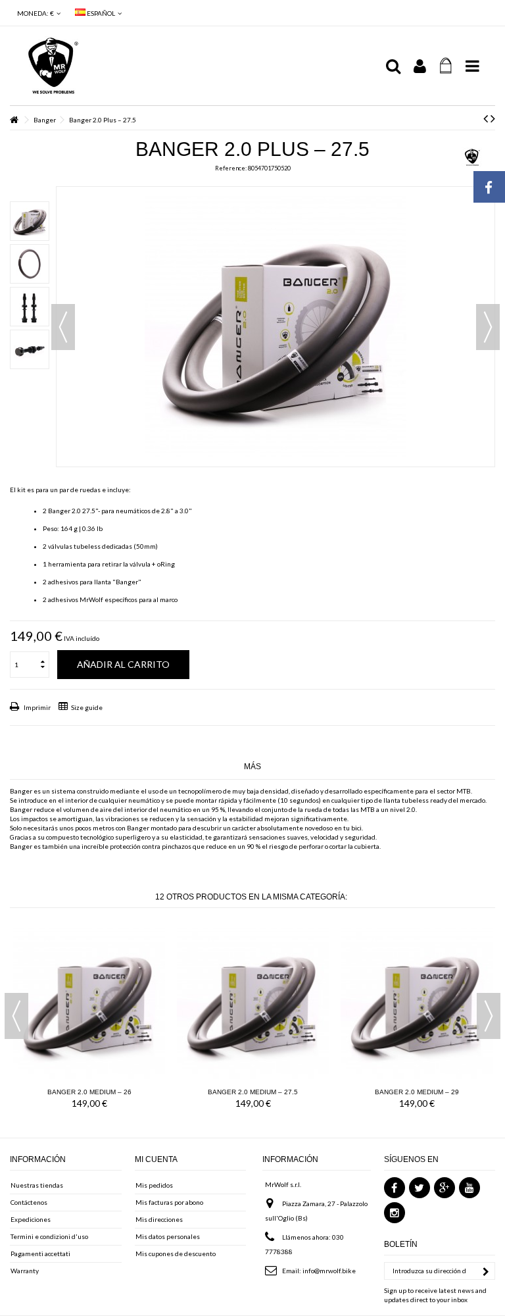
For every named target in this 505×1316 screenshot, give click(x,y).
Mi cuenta (156, 1159)
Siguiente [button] (488, 327)
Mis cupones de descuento (175, 1253)
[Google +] (444, 1187)
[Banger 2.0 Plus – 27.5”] (30, 221)
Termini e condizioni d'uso (49, 1236)
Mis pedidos (154, 1185)
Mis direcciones (159, 1219)
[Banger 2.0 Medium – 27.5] (253, 1002)
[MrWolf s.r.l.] (196, 66)
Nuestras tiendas (37, 1185)
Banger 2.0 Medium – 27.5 (253, 1092)
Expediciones (31, 1219)
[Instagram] (394, 1212)
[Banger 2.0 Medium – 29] (417, 1002)
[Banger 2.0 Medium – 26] (89, 1002)
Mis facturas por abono (169, 1202)
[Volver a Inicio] (14, 120)
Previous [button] (16, 1016)
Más (252, 767)
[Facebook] (394, 1187)
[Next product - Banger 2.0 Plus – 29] (493, 118)
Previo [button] (63, 327)
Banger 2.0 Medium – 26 (89, 1092)
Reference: (231, 168)
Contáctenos (29, 1202)
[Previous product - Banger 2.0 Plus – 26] (485, 118)
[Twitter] (419, 1187)
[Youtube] (469, 1187)
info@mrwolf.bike (329, 1271)
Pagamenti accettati (40, 1253)
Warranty (25, 1271)
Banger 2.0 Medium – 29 (417, 1092)
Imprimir (36, 707)
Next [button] (488, 1016)
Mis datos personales (167, 1236)
